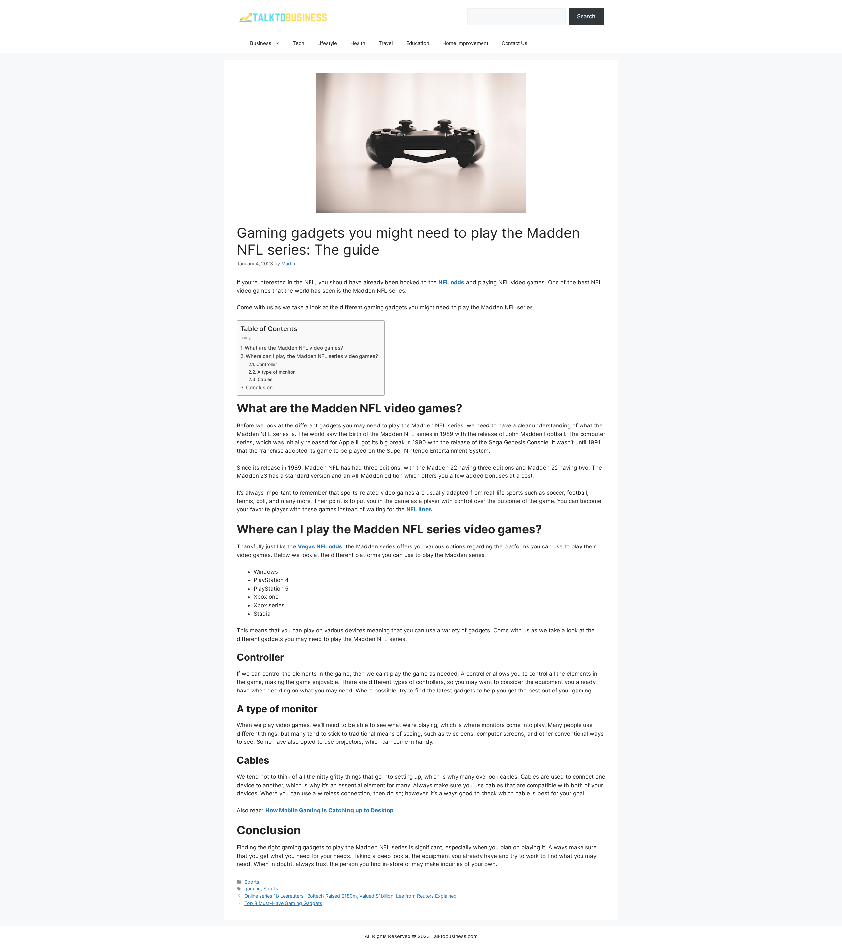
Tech (298, 43)
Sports (251, 882)
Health (357, 43)
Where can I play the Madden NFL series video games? (312, 356)
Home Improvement (465, 43)
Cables (265, 379)
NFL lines (419, 509)
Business (260, 43)
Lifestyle (327, 43)
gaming (252, 888)
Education (417, 43)
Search (586, 16)
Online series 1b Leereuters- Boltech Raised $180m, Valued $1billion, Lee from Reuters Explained (350, 896)
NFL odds (451, 282)
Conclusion (259, 387)
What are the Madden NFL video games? (294, 348)
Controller (266, 364)
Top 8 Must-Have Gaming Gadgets (283, 903)
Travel (386, 43)
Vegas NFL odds (320, 546)
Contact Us (514, 43)
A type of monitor (276, 372)
